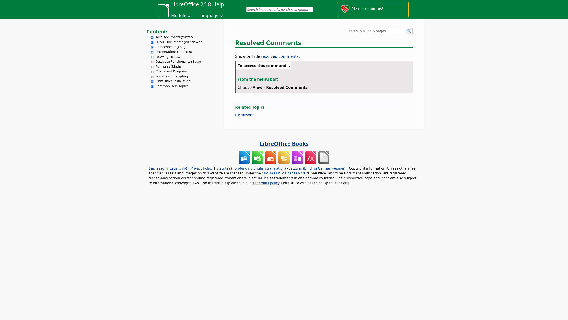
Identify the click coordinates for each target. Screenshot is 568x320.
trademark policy (265, 182)
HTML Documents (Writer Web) (179, 42)
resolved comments (280, 56)
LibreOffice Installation (173, 81)
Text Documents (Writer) (174, 37)
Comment (244, 115)
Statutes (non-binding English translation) (251, 168)
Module (178, 15)
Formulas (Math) (168, 66)
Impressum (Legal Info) (168, 168)
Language (208, 15)
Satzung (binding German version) (317, 168)
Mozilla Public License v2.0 (283, 173)
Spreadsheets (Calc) (170, 46)
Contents (157, 31)
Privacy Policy (202, 168)
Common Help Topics (172, 86)
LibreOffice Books (284, 143)
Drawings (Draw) (168, 56)
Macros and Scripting (172, 76)
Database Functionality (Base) (178, 61)
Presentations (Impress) (174, 51)
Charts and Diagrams (172, 71)
